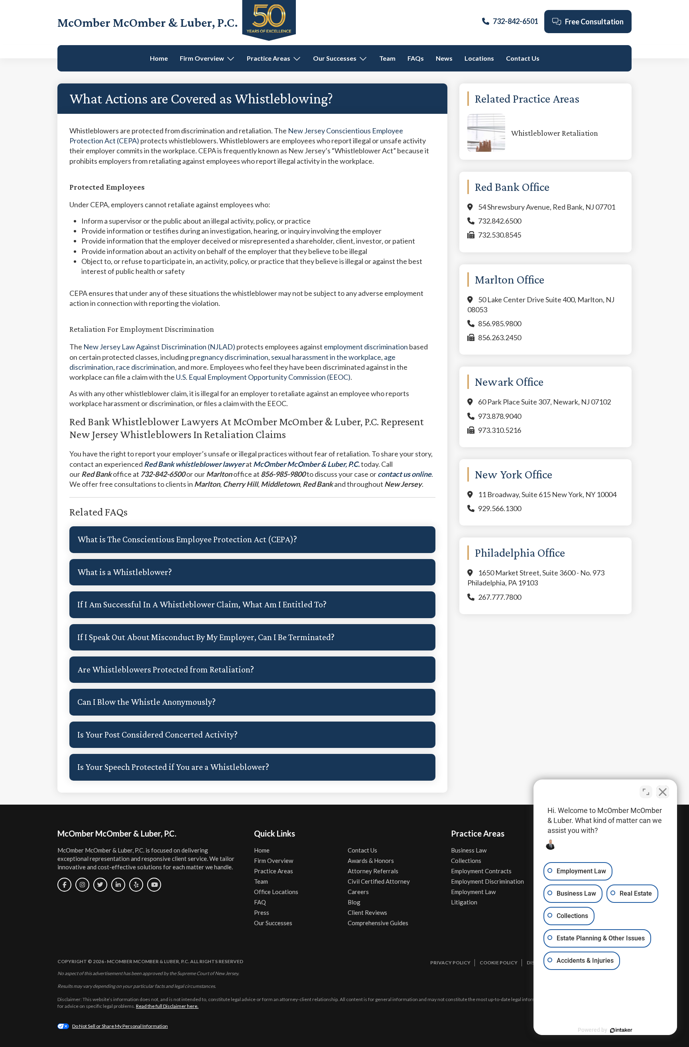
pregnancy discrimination (229, 357)
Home (159, 58)
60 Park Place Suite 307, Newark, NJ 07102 (544, 401)
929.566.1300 (499, 508)
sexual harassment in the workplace (326, 357)
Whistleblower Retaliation (554, 133)
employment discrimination (366, 346)
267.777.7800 (499, 597)
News (444, 58)
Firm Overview (202, 58)
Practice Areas (268, 58)
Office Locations (276, 891)
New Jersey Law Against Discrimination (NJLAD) (159, 346)
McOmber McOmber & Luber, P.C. (147, 22)
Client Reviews (367, 912)
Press (261, 912)
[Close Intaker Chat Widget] (662, 791)
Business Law (468, 850)
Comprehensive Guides (378, 922)
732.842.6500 (499, 220)
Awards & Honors (371, 860)
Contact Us (522, 58)
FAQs (415, 58)
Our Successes (334, 58)
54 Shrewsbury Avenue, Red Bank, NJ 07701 (546, 206)
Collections (466, 860)
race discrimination (145, 367)
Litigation (464, 902)
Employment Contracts (481, 870)
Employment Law (473, 891)
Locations (479, 58)
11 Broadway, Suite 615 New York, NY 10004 (547, 494)
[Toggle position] (646, 791)
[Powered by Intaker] (621, 1030)
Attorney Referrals (373, 870)
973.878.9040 (499, 416)
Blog (354, 902)
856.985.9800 (499, 323)
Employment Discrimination (487, 881)
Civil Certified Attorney (379, 881)
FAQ (260, 902)
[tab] (252, 539)
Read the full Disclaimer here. (167, 1006)
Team (387, 58)
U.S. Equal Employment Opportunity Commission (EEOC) (263, 377)
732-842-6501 (515, 21)
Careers (358, 891)
